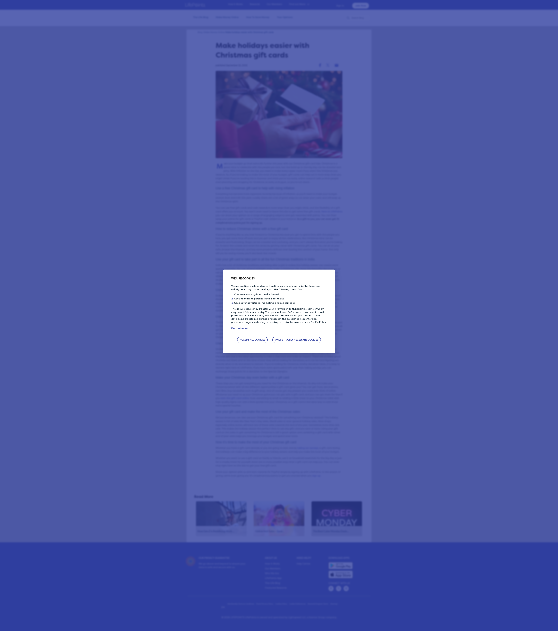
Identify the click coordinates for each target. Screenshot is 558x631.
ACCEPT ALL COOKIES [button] (252, 339)
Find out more (239, 328)
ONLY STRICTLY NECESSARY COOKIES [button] (296, 339)
